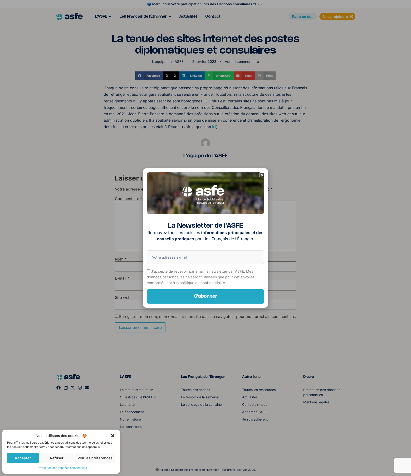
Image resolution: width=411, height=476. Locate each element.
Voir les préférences (95, 458)
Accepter (23, 458)
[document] (205, 238)
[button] (112, 435)
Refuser (57, 458)
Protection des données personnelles (62, 468)
